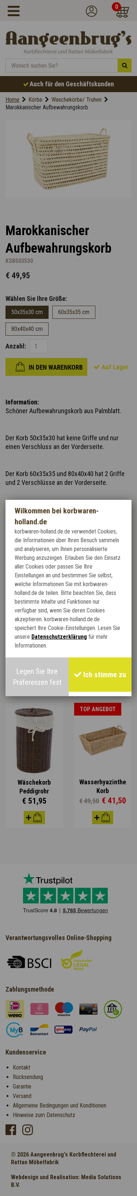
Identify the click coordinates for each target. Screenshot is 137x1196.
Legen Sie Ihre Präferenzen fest (37, 677)
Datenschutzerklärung (59, 636)
